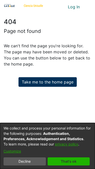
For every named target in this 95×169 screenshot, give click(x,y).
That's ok (69, 161)
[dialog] (47, 146)
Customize (12, 151)
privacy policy (66, 144)
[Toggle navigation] (87, 7)
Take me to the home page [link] (47, 82)
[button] (54, 7)
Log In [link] (74, 6)
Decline (24, 161)
